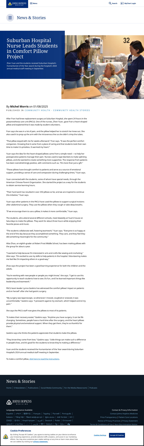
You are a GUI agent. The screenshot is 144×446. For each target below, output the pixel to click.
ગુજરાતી (9, 424)
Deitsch (49, 424)
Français (36, 413)
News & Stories (31, 17)
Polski (57, 420)
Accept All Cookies (117, 435)
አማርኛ (18, 413)
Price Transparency (108, 417)
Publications (33, 388)
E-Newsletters (20, 388)
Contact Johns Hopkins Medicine (124, 413)
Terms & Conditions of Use (101, 424)
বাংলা (71, 417)
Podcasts (93, 388)
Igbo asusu (49, 417)
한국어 (17, 420)
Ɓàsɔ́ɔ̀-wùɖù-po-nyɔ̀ (34, 417)
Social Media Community (51, 388)
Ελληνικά (67, 420)
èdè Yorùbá (62, 417)
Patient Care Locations (128, 417)
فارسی (35, 424)
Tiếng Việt (19, 417)
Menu (33, 4)
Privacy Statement (130, 421)
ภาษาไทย (19, 424)
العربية (39, 420)
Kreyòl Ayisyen (28, 420)
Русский (56, 413)
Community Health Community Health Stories (57, 110)
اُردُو (28, 424)
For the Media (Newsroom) (75, 388)
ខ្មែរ (56, 424)
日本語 (9, 420)
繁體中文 (27, 413)
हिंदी (42, 424)
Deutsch (48, 420)
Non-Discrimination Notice (126, 424)
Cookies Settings (100, 435)
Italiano (9, 417)
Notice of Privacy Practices (109, 421)
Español (9, 413)
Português (66, 413)
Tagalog (46, 413)
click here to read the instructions (44, 359)
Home (8, 388)
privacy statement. (40, 441)
